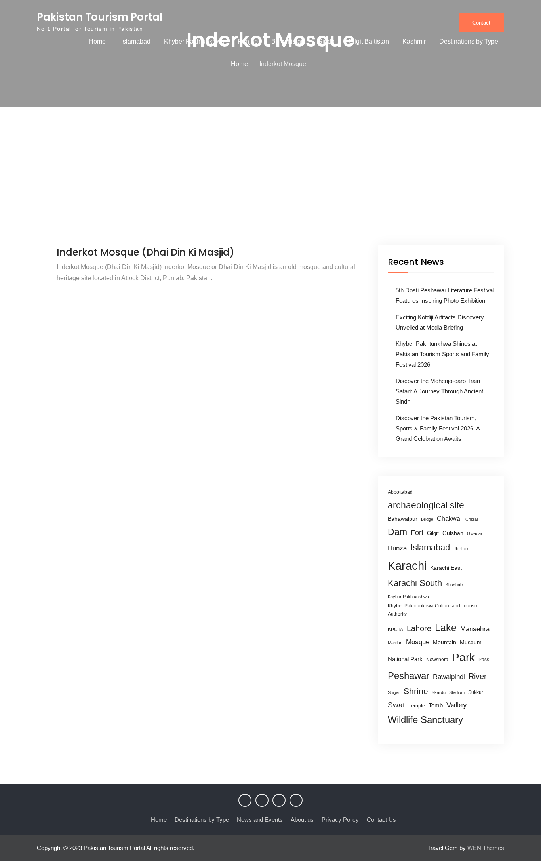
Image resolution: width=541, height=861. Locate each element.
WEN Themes (485, 847)
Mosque (417, 642)
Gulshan (452, 533)
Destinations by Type (468, 41)
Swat (396, 705)
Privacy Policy (340, 819)
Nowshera (437, 659)
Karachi (407, 565)
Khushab (454, 584)
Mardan (395, 642)
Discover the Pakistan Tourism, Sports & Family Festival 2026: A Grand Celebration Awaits (438, 428)
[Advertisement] (270, 186)
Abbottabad (400, 492)
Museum (471, 642)
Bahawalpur (402, 519)
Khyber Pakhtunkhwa (194, 41)
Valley (456, 705)
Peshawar (408, 675)
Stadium (457, 692)
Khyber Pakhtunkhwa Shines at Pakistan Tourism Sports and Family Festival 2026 (442, 354)
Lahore (419, 628)
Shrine (416, 691)
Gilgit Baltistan (368, 41)
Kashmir (414, 41)
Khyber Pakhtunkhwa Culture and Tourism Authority (433, 610)
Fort (417, 533)
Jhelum (461, 549)
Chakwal (449, 518)
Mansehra (475, 629)
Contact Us (381, 819)
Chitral (471, 519)
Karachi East (446, 568)
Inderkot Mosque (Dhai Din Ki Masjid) (145, 252)
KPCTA (395, 629)
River (478, 676)
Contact (481, 23)
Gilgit (433, 533)
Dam (397, 532)
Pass (483, 659)
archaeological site (426, 505)
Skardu (439, 692)
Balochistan (288, 41)
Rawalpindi (449, 677)
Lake (446, 627)
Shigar (394, 692)
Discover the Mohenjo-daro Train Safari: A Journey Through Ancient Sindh (439, 391)
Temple (416, 706)
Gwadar (474, 533)
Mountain (444, 642)
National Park (405, 659)
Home (97, 41)
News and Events (260, 819)
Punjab (248, 41)
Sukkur (475, 692)
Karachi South (415, 583)
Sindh (326, 41)
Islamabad (135, 41)
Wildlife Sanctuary (425, 720)
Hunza (397, 548)
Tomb (436, 705)
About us (302, 819)
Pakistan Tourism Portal (100, 17)
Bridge (427, 519)
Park (463, 657)
